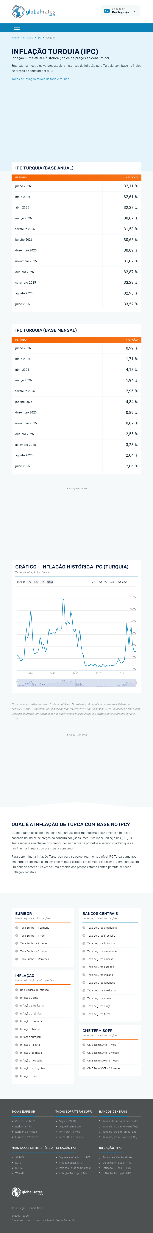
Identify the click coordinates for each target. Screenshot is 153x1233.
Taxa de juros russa (99, 998)
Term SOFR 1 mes (69, 1131)
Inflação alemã (29, 997)
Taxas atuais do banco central (121, 1121)
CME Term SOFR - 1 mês (101, 1044)
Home (15, 37)
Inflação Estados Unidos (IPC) (77, 1167)
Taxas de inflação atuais (117, 1157)
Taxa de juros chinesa (100, 959)
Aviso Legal (18, 1208)
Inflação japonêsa (31, 1052)
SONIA (19, 1167)
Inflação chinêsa (30, 1029)
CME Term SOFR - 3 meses (103, 1052)
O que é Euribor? (25, 1121)
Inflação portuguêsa (32, 1068)
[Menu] (17, 27)
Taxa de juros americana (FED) (121, 1126)
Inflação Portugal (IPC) (73, 1173)
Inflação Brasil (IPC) (71, 1162)
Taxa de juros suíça (98, 1006)
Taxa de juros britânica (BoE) (120, 1131)
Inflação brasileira (31, 1021)
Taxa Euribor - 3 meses (33, 943)
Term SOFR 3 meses (71, 1137)
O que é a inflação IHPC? (117, 1162)
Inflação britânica (31, 1013)
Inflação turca (28, 1076)
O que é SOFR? (67, 1121)
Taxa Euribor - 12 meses (34, 959)
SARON (19, 1157)
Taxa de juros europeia (101, 967)
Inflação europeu (30, 1037)
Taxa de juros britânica (101, 943)
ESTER (19, 1162)
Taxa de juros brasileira (101, 935)
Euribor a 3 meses (26, 1131)
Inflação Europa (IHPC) (117, 1167)
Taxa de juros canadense (102, 951)
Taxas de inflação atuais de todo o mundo (40, 79)
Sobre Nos (35, 1208)
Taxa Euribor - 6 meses (33, 951)
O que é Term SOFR (70, 1126)
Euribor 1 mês (23, 1126)
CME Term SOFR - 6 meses (103, 1060)
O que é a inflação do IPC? (74, 1157)
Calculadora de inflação (34, 990)
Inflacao (28, 37)
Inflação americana (32, 1005)
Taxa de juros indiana (100, 975)
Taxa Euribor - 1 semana (34, 927)
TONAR (19, 1173)
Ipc (39, 37)
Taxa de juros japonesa (101, 982)
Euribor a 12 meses (26, 1137)
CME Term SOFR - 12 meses (103, 1068)
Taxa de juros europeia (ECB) (120, 1137)
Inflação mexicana (31, 1060)
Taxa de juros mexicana (101, 990)
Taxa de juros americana (102, 927)
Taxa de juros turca (98, 1014)
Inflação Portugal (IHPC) (117, 1173)
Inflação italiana (30, 1044)
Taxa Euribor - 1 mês (32, 935)
